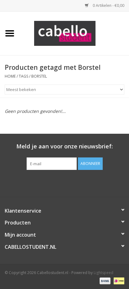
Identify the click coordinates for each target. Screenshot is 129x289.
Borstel (39, 76)
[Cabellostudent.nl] (74, 33)
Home (10, 76)
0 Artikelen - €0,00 (108, 5)
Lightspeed (103, 272)
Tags (23, 76)
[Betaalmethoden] (104, 280)
